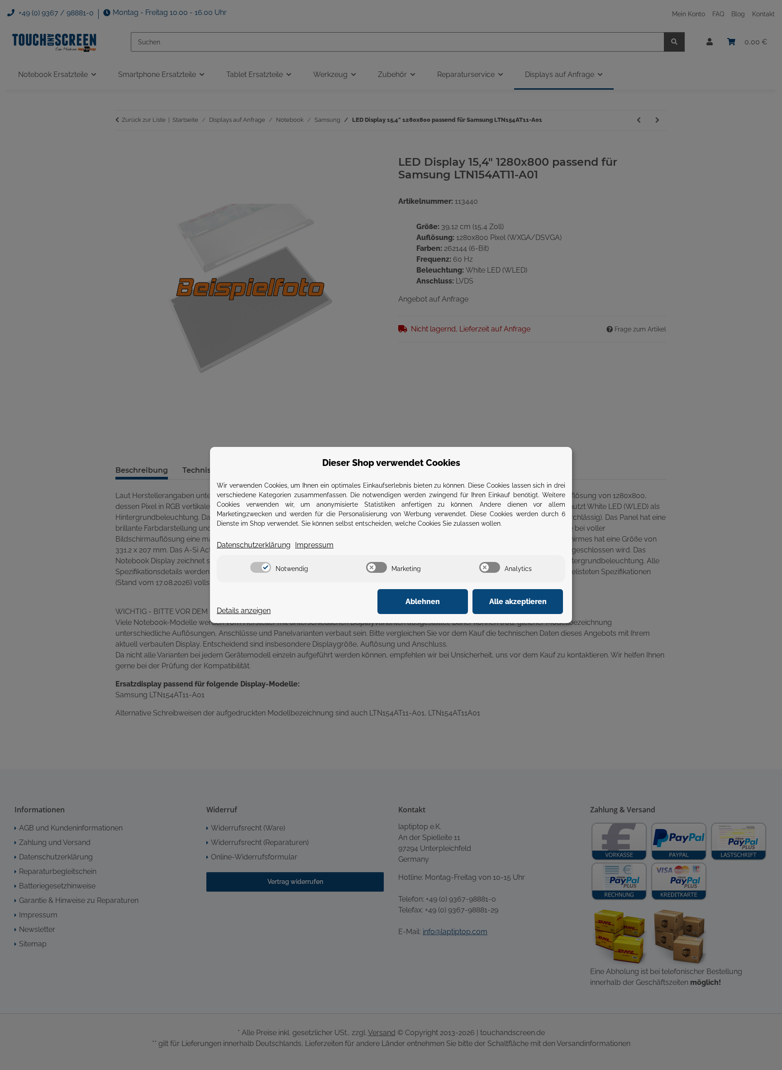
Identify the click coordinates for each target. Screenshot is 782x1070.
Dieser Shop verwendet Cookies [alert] (391, 462)
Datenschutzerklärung (254, 545)
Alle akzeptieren (518, 601)
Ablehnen (422, 601)
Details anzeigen (244, 610)
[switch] (260, 567)
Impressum (314, 545)
